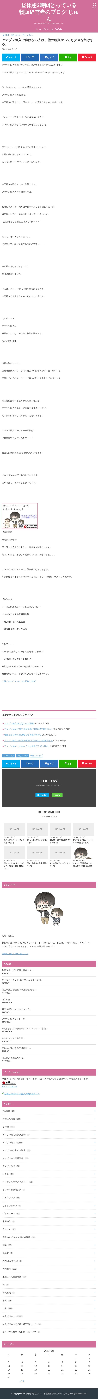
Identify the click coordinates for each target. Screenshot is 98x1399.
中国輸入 (8, 1221)
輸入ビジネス (23, 756)
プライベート (11, 1213)
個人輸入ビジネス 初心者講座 (19, 1237)
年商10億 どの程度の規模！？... (17, 970)
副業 (7, 1245)
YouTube (58, 29)
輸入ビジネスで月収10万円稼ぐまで (22, 1324)
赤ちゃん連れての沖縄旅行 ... (16, 1048)
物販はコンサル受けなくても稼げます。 (23, 735)
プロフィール (48, 29)
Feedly (57, 795)
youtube (8, 1111)
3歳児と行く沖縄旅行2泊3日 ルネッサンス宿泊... (25, 1028)
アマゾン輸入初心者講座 (16, 1150)
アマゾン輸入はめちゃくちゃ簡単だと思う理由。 (27, 746)
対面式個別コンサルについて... (16, 1009)
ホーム (38, 29)
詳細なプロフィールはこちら (15, 953)
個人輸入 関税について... (13, 1058)
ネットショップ (11, 1205)
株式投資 (8, 1292)
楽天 (7, 1300)
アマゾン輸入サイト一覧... (14, 1019)
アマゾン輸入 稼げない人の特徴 (19, 723)
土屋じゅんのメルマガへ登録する (17, 681)
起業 (7, 1308)
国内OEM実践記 (12, 1261)
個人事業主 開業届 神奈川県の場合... (19, 990)
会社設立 (9, 1229)
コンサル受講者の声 (13, 1190)
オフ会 (8, 1174)
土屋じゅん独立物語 (14, 1277)
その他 (8, 1127)
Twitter (43, 795)
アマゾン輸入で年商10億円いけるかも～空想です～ (28, 740)
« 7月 (22, 1381)
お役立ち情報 (11, 1119)
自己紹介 (6, 999)
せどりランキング (9, 1086)
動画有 (7, 1253)
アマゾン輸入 (9, 756)
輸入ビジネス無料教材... (13, 1038)
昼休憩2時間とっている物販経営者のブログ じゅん (49, 12)
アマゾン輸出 (11, 1166)
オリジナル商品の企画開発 (17, 1182)
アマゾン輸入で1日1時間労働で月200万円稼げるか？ (29, 729)
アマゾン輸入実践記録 (15, 1158)
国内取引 (9, 1269)
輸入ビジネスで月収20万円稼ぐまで (21, 1332)
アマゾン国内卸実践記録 (16, 1134)
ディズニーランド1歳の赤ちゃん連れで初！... (23, 980)
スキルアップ (11, 1198)
